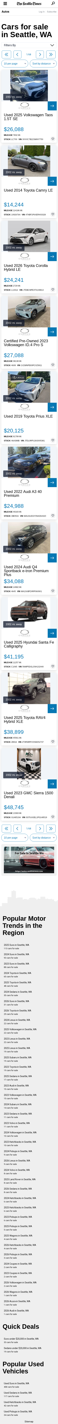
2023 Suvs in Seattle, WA (16, 965)
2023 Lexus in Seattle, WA (17, 1040)
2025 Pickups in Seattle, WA (18, 1228)
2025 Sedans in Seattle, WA (18, 1078)
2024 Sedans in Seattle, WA (18, 994)
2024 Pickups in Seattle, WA (18, 1153)
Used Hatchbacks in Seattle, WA (20, 1404)
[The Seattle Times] (29, 4)
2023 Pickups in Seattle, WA (18, 1219)
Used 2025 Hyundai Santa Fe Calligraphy (29, 644)
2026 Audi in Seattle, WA (16, 1312)
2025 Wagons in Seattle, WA (18, 1237)
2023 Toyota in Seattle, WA (17, 1069)
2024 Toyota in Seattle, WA (17, 975)
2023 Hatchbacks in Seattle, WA (20, 1144)
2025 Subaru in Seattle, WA (18, 1059)
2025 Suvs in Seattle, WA (16, 947)
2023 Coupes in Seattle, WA (18, 1275)
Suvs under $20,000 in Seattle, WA (21, 1340)
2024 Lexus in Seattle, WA (17, 1022)
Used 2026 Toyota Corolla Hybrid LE (26, 267)
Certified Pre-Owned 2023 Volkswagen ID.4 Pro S (26, 343)
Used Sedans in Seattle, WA (18, 1394)
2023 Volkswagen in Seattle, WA (20, 1097)
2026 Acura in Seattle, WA (17, 1303)
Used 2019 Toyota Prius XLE (28, 416)
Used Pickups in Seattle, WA (18, 1413)
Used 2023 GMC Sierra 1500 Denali (28, 795)
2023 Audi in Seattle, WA (16, 1087)
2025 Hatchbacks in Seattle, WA (20, 1209)
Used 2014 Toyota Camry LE (28, 190)
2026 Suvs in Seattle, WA (16, 1003)
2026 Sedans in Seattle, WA (18, 1190)
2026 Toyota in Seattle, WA (17, 1012)
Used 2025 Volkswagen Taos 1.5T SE (28, 117)
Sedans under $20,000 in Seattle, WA (22, 1350)
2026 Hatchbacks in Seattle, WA (20, 1247)
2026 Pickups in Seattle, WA (18, 1256)
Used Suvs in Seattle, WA (16, 1385)
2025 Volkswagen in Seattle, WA (20, 1031)
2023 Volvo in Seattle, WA (17, 1125)
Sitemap (29, 1421)
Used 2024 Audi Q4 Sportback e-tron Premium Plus (26, 571)
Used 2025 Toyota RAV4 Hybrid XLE (24, 719)
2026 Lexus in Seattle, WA (17, 1162)
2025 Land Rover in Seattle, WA (20, 1181)
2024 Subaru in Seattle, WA (18, 1106)
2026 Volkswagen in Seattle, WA (20, 1284)
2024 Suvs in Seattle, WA (16, 956)
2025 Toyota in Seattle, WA (17, 984)
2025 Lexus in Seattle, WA (17, 1050)
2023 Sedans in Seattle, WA (18, 1115)
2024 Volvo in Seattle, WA (17, 1172)
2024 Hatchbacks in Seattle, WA (20, 1200)
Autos (5, 11)
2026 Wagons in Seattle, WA (18, 1294)
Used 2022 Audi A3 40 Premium (23, 493)
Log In (42, 11)
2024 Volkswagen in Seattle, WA (20, 1134)
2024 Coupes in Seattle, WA (18, 1265)
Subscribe (51, 11)
